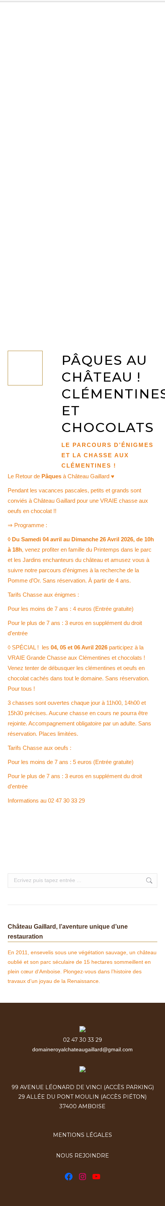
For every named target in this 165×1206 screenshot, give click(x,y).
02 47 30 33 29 (82, 1039)
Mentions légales (82, 1135)
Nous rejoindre (82, 1155)
